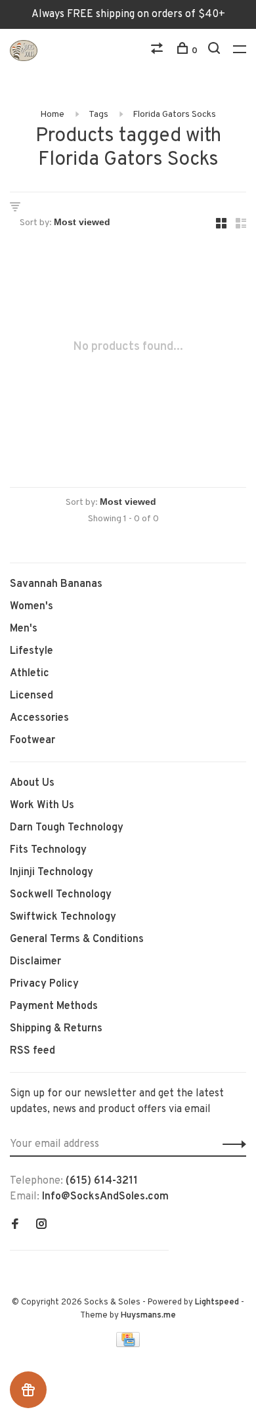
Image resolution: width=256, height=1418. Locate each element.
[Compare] (158, 50)
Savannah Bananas (56, 584)
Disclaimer (35, 961)
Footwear (32, 740)
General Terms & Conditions (77, 939)
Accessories (39, 718)
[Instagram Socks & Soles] (41, 1225)
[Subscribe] (230, 1144)
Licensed (31, 695)
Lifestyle (31, 651)
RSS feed (32, 1051)
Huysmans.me (148, 1315)
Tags (98, 114)
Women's (31, 606)
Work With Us (42, 805)
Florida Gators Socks (174, 114)
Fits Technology (48, 850)
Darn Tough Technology (66, 827)
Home (52, 114)
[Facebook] (15, 1225)
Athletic (29, 673)
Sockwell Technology (61, 894)
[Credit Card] (128, 1344)
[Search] (215, 50)
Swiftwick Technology (63, 917)
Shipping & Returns (56, 1028)
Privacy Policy (44, 984)
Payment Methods (54, 1006)
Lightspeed (217, 1302)
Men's (23, 628)
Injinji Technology (51, 872)
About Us (32, 783)
